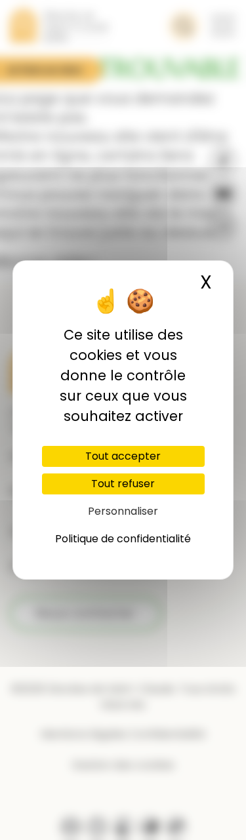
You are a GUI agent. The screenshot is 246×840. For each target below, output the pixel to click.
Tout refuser (123, 483)
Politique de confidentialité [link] (123, 538)
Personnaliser (123, 511)
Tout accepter (123, 456)
